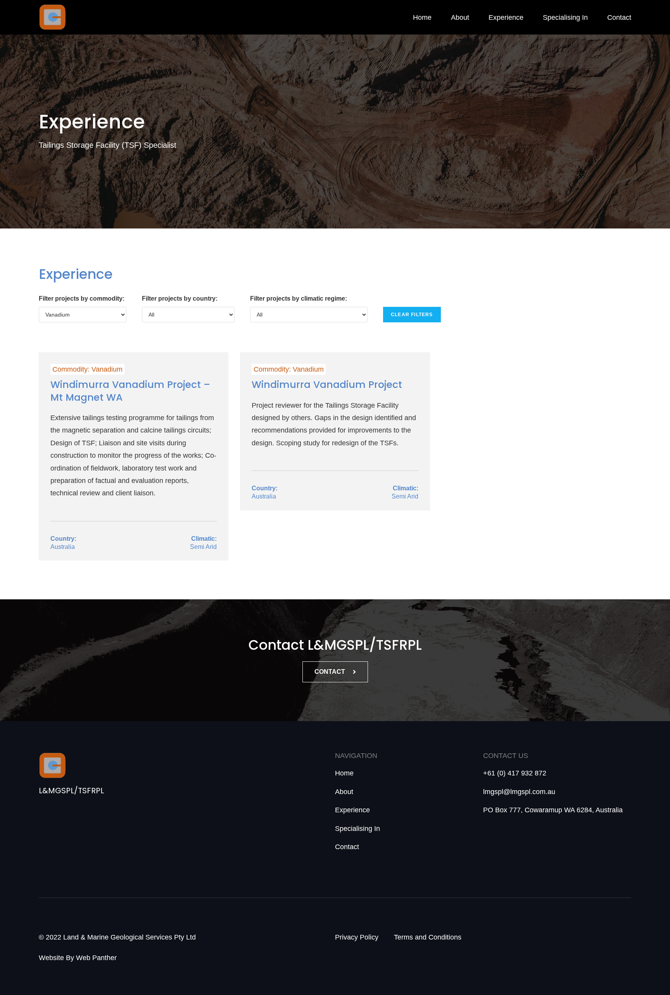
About (460, 17)
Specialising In (565, 17)
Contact (619, 17)
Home (422, 17)
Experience (506, 17)
